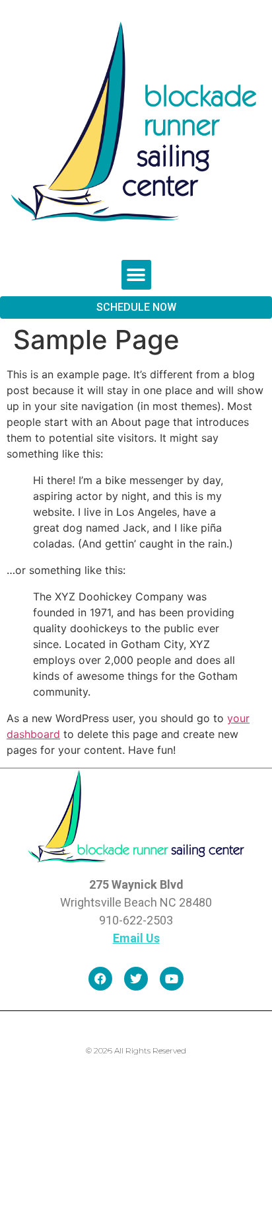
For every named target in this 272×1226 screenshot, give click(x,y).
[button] (136, 275)
